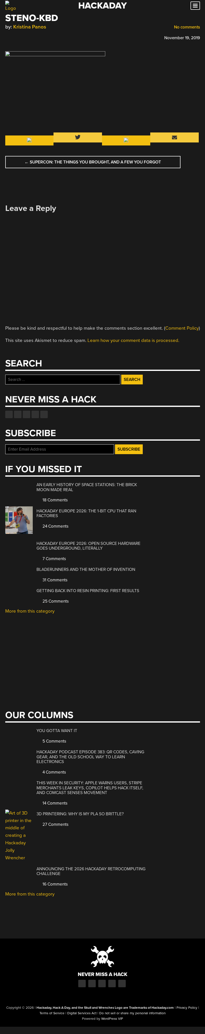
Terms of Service (52, 1013)
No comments (186, 27)
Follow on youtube (26, 414)
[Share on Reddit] (29, 37)
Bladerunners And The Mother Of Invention (85, 569)
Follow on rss (35, 414)
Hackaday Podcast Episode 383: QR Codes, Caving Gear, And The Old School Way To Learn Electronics (90, 756)
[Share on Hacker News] (22, 37)
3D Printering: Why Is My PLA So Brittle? (80, 814)
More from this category (29, 611)
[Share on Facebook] (7, 37)
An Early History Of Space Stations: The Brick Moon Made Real (86, 487)
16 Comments (55, 884)
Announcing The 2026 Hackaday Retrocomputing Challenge (91, 871)
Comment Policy (182, 328)
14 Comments (55, 803)
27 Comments (55, 824)
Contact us (44, 414)
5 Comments (54, 741)
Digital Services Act (81, 1013)
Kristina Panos (29, 27)
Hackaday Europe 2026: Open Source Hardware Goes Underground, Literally (88, 546)
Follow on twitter (18, 414)
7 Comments (54, 558)
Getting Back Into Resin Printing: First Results (87, 590)
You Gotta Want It (56, 730)
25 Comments (55, 601)
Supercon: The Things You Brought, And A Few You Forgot (92, 162)
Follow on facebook (9, 414)
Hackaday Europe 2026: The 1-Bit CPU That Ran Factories (86, 513)
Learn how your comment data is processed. (133, 340)
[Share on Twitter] (15, 37)
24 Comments (55, 526)
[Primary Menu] (195, 5)
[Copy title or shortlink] (36, 37)
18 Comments (55, 500)
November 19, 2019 (182, 37)
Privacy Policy (186, 1008)
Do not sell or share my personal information (132, 1013)
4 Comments (54, 772)
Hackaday (102, 5)
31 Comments (55, 580)
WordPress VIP (112, 1019)
